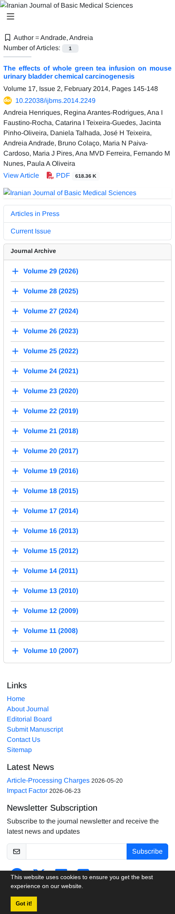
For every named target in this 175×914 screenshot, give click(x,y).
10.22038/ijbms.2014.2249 (55, 100)
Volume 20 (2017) (50, 450)
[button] (86, 887)
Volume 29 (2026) (50, 271)
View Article (21, 175)
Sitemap (19, 749)
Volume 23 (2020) (50, 391)
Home (16, 698)
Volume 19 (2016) (50, 470)
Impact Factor (27, 790)
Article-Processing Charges (48, 780)
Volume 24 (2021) (50, 371)
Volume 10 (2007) (50, 650)
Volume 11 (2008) (50, 630)
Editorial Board (29, 719)
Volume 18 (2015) (50, 490)
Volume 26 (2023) (50, 331)
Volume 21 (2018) (50, 430)
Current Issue (31, 231)
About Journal (28, 708)
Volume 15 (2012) (50, 550)
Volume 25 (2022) (50, 351)
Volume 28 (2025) (50, 291)
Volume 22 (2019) (50, 410)
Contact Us (23, 739)
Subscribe (147, 851)
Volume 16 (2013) (50, 530)
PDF (75, 175)
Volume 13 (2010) (50, 590)
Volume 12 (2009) (50, 610)
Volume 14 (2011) (50, 570)
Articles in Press (35, 213)
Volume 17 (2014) (50, 510)
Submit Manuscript (35, 729)
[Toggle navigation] (85, 17)
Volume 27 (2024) (50, 311)
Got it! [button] (24, 904)
